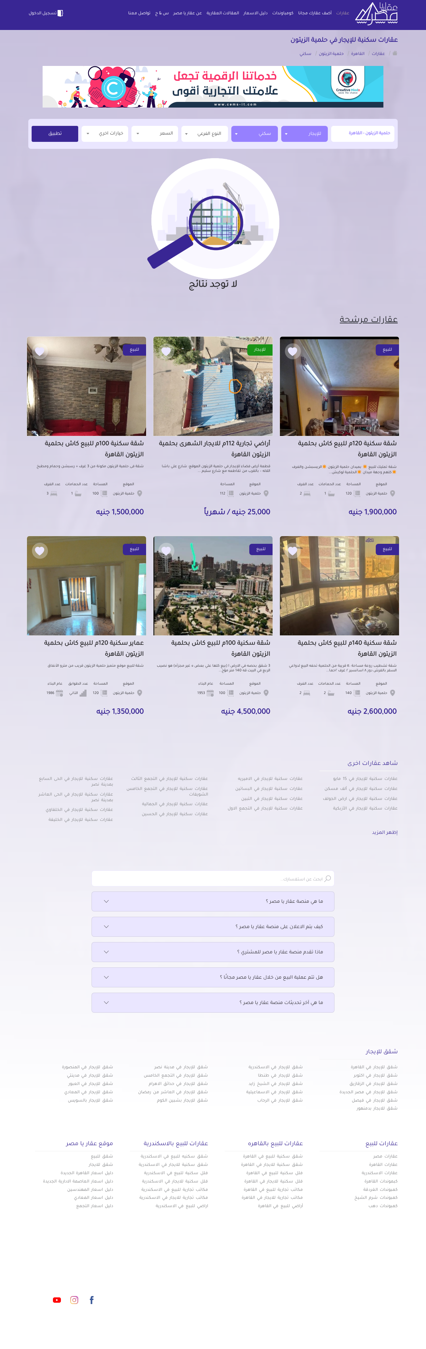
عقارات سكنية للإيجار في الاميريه (270, 779)
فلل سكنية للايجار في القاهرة (273, 1182)
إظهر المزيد (385, 833)
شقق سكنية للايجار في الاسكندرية (173, 1165)
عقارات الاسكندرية (380, 1173)
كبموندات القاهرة (381, 1182)
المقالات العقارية (223, 13)
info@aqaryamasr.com (59, 1270)
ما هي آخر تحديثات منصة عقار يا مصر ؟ (281, 1003)
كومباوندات (283, 13)
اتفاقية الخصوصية (164, 1292)
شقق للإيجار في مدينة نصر (181, 1067)
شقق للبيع (102, 1157)
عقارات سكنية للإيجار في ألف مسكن (361, 789)
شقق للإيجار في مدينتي (90, 1076)
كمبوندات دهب (383, 1206)
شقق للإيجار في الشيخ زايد (276, 1084)
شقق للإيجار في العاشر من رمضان (173, 1092)
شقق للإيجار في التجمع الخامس (176, 1076)
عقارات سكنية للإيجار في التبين (272, 799)
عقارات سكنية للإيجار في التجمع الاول (265, 809)
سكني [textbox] (265, 134)
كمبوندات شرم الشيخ (376, 1198)
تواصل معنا (139, 13)
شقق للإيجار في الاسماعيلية (274, 1092)
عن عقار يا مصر (187, 13)
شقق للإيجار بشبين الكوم (182, 1101)
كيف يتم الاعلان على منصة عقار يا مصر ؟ (279, 927)
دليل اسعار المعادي (93, 1198)
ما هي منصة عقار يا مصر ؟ (294, 902)
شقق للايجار (101, 1165)
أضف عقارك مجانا (314, 13)
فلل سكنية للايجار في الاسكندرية (175, 1182)
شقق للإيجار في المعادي (88, 1092)
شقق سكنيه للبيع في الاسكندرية (174, 1157)
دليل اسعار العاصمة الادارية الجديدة (78, 1182)
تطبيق (55, 134)
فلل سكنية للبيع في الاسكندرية (176, 1173)
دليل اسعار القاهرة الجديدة (87, 1173)
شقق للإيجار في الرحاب (280, 1101)
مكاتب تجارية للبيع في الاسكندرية (174, 1190)
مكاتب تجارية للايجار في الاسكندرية (173, 1198)
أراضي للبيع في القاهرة (280, 1206)
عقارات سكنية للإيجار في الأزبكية (365, 809)
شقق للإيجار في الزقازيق (373, 1084)
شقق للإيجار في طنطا (280, 1076)
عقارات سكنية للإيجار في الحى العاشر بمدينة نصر (76, 798)
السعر (166, 133)
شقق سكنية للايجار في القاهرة (272, 1165)
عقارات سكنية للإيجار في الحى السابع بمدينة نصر (76, 782)
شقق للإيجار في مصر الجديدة (368, 1092)
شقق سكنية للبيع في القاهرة (273, 1157)
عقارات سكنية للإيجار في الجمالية (175, 804)
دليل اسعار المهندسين (90, 1190)
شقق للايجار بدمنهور (377, 1109)
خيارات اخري (111, 133)
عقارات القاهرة (383, 1165)
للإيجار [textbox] (315, 134)
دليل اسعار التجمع (94, 1206)
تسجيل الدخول (43, 13)
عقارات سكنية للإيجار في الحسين (175, 814)
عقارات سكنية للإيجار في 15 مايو (365, 779)
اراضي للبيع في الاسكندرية (182, 1206)
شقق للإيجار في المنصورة (87, 1067)
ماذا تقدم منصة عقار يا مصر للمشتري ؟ (280, 952)
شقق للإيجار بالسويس (90, 1101)
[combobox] (304, 134)
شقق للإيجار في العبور (91, 1084)
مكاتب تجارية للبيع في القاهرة (273, 1190)
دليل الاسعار (256, 13)
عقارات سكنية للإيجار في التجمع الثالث (169, 779)
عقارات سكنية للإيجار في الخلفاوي (79, 810)
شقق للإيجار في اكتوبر (376, 1076)
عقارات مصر (385, 1157)
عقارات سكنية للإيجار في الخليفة (81, 820)
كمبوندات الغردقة (380, 1190)
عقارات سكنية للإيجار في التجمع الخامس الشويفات (167, 792)
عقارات (342, 13)
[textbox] (204, 134)
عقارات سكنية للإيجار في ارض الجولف (360, 799)
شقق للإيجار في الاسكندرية (276, 1067)
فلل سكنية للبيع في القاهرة (274, 1173)
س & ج (162, 13)
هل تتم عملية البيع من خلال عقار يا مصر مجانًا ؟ (271, 978)
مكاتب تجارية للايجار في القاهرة (272, 1198)
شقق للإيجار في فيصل (375, 1101)
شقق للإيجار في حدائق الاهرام (178, 1084)
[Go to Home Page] (395, 53)
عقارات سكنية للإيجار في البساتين (269, 789)
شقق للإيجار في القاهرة (374, 1067)
